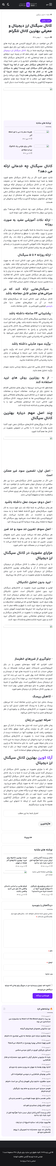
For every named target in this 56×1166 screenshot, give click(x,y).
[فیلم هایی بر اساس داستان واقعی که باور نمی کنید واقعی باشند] (15, 877)
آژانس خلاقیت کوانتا (21, 1156)
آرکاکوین (44, 824)
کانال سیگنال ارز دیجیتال (15, 50)
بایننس (49, 306)
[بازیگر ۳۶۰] (28, 4)
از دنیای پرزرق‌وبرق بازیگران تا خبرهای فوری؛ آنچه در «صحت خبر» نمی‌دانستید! (41, 889)
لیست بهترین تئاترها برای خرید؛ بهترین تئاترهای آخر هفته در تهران (17, 860)
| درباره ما (23, 1161)
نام (50, 951)
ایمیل (49, 962)
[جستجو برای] (3, 6)
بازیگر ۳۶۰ (17, 1152)
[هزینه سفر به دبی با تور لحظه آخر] (41, 135)
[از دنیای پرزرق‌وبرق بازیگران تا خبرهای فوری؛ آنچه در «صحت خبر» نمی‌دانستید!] (40, 877)
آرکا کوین (45, 758)
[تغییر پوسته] (8, 6)
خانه (48, 14)
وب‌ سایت (48, 974)
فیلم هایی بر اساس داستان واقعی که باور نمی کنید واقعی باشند (15, 889)
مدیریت (47, 37)
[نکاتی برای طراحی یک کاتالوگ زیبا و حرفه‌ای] (41, 150)
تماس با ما (31, 1161)
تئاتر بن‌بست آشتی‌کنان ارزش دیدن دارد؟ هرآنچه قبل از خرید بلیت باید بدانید (40, 860)
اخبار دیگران (40, 14)
